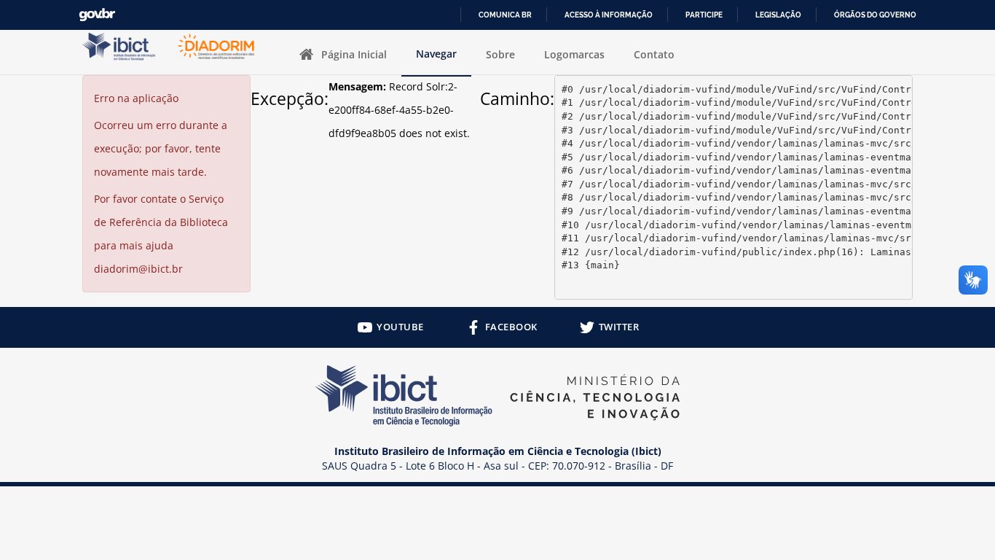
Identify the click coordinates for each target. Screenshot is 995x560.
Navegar (436, 54)
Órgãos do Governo (875, 15)
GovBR (97, 15)
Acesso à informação (609, 15)
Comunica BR (505, 15)
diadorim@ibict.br (138, 269)
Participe (704, 15)
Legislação (778, 15)
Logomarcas (574, 54)
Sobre (500, 54)
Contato (654, 54)
